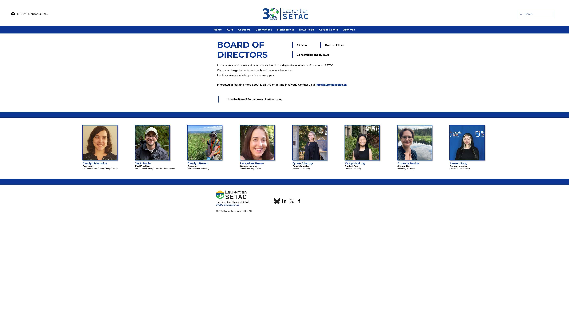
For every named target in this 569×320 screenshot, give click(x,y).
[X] (292, 201)
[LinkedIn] (284, 201)
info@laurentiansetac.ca (331, 84)
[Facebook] (299, 201)
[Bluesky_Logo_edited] (277, 201)
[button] (230, 30)
